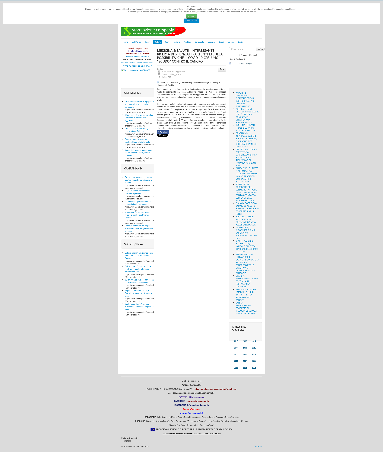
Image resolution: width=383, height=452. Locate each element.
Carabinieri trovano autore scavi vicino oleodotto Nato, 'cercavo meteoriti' (138, 152)
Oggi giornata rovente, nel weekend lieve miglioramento (137, 140)
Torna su (258, 446)
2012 (254, 347)
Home (125, 41)
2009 (254, 354)
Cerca (260, 48)
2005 (236, 367)
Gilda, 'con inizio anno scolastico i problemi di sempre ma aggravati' (139, 117)
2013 (245, 347)
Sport (166, 41)
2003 (254, 367)
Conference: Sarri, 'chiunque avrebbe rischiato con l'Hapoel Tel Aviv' (139, 306)
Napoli (221, 41)
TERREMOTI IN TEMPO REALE (137, 66)
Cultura (157, 41)
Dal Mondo (136, 41)
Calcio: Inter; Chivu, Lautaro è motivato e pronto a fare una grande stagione (138, 269)
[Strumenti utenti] (222, 69)
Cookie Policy (191, 20)
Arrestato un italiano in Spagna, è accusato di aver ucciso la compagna (139, 104)
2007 (245, 360)
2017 (236, 341)
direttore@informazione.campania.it (137, 56)
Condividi (163, 132)
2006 (254, 360)
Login (240, 41)
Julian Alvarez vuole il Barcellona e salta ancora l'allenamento (139, 281)
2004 (245, 367)
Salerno (231, 41)
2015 (253, 341)
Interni (148, 41)
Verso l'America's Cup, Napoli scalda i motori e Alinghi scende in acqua (139, 228)
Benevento (199, 41)
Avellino (187, 41)
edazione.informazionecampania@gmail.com (137, 62)
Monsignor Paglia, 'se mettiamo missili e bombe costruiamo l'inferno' (138, 215)
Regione (176, 41)
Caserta (211, 41)
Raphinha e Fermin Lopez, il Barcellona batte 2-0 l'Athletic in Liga (138, 293)
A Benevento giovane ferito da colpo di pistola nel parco (138, 202)
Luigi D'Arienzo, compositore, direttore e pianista (137, 192)
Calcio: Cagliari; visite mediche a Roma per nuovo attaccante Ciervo (139, 255)
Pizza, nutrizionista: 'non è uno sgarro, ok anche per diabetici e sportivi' (138, 180)
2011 (236, 354)
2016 (245, 341)
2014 (236, 347)
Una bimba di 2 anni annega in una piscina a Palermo (138, 129)
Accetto (191, 16)
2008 (236, 360)
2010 (245, 354)
